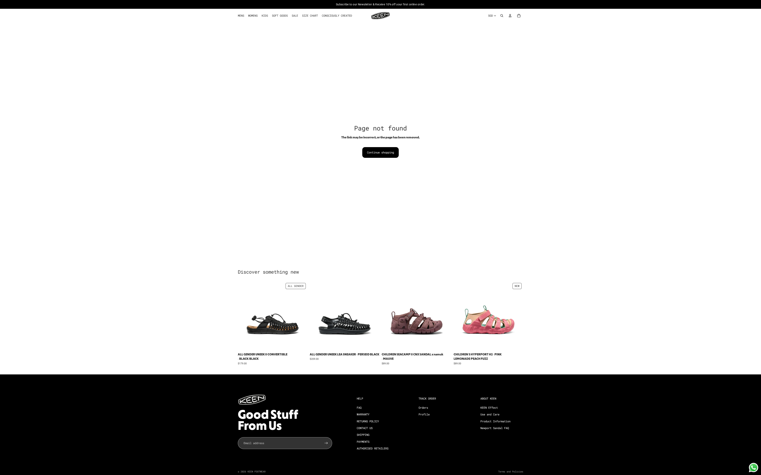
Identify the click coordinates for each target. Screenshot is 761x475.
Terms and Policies (510, 471)
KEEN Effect (489, 407)
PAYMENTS (363, 442)
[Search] (501, 15)
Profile (424, 414)
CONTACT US (365, 428)
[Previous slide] (244, 316)
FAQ (359, 407)
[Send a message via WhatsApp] (753, 467)
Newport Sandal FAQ (494, 428)
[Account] (510, 15)
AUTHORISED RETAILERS (372, 448)
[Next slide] (301, 316)
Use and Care (489, 414)
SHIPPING (363, 435)
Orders (423, 407)
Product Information (495, 421)
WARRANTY (363, 414)
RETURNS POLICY (368, 421)
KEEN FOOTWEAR (257, 471)
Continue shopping (380, 152)
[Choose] (301, 344)
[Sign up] (326, 443)
